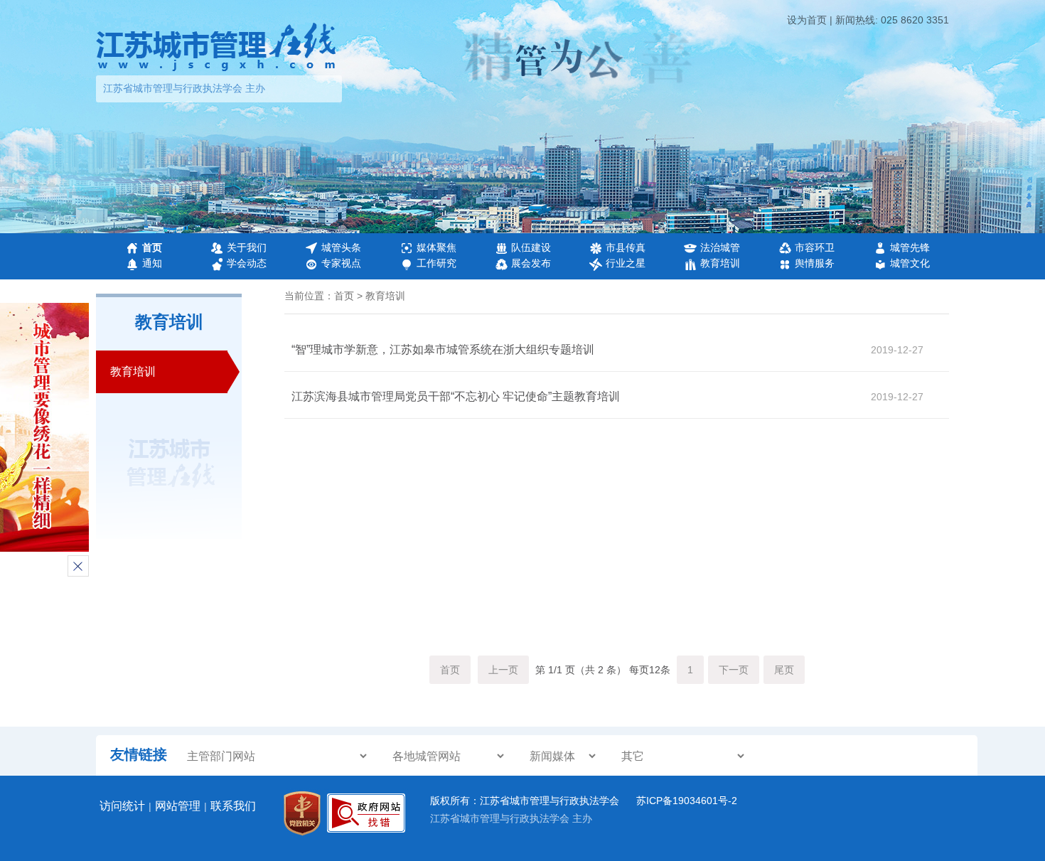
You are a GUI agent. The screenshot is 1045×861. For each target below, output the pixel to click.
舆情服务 (815, 263)
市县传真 (625, 247)
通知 (152, 263)
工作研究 (436, 263)
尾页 (784, 669)
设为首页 (807, 20)
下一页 (734, 669)
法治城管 (720, 247)
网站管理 (177, 806)
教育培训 (720, 263)
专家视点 (341, 263)
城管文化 (910, 263)
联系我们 (233, 806)
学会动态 (247, 263)
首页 (152, 247)
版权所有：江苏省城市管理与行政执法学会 (526, 800)
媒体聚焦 (436, 247)
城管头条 (341, 247)
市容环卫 (815, 247)
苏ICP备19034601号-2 (686, 800)
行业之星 (625, 263)
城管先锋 (910, 247)
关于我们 (247, 247)
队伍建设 (531, 247)
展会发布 (531, 263)
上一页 (503, 669)
